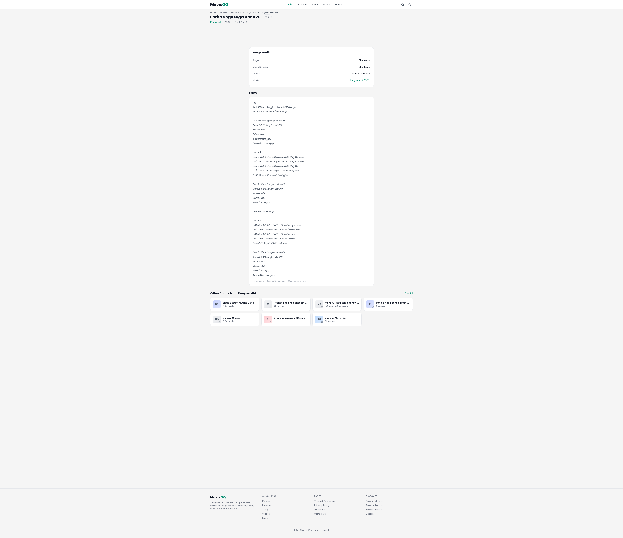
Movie (219, 4)
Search (370, 513)
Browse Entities (374, 509)
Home (213, 12)
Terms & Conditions (324, 501)
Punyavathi (236, 12)
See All (409, 293)
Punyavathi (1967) (360, 80)
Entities (338, 4)
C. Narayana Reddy (360, 73)
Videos (326, 4)
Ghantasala (364, 60)
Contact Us (320, 513)
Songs (315, 4)
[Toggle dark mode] (410, 4)
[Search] (403, 4)
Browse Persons (375, 505)
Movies (289, 4)
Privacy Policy (321, 505)
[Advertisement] (311, 33)
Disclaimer (319, 509)
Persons (302, 4)
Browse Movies (374, 501)
